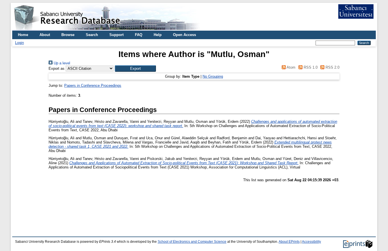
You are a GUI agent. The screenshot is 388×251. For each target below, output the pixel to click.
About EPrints (289, 241)
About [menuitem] (44, 35)
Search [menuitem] (92, 35)
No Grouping (213, 76)
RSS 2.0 (331, 67)
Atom (290, 67)
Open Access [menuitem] (184, 35)
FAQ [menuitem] (138, 35)
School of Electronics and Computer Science (192, 241)
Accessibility (311, 241)
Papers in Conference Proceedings (92, 85)
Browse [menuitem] (67, 35)
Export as (56, 68)
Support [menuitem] (116, 35)
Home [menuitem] (23, 35)
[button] (135, 68)
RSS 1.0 (310, 67)
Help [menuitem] (158, 35)
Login (19, 43)
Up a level (61, 63)
